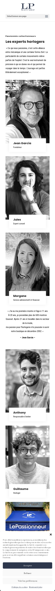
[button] (50, 534)
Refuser (27, 573)
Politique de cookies (20, 587)
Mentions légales (35, 587)
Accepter (27, 565)
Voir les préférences (27, 581)
